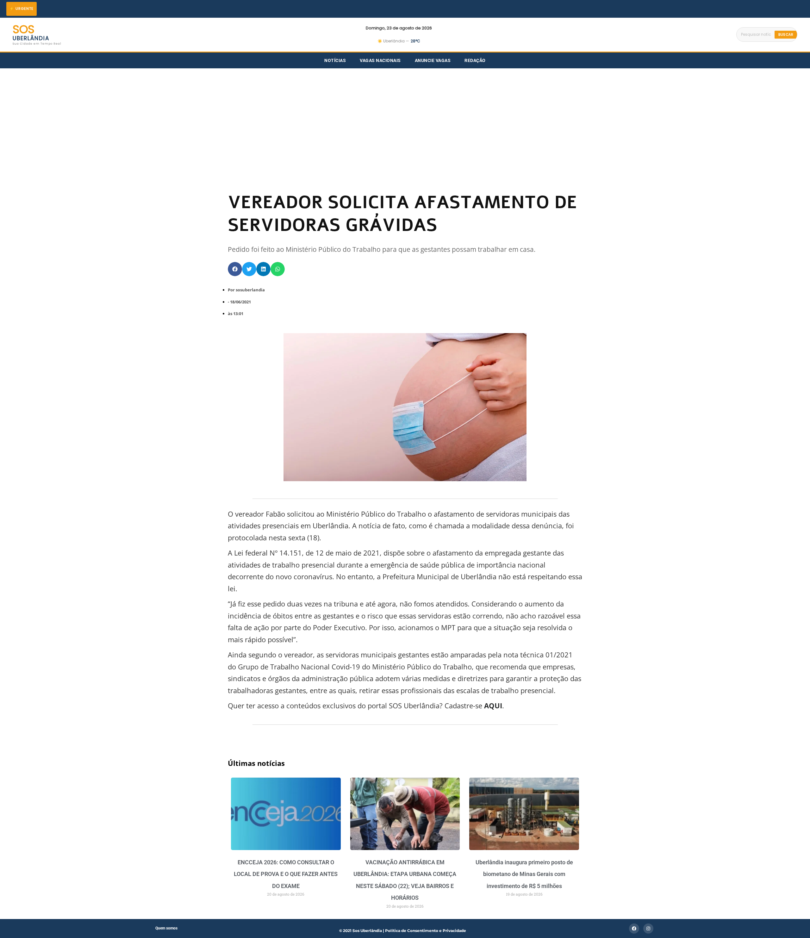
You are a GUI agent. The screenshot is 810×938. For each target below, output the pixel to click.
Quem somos (166, 928)
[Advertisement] (405, 115)
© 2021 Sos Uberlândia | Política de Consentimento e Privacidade (402, 930)
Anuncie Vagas (433, 60)
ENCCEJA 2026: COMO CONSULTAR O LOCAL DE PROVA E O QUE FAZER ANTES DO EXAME (286, 874)
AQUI (492, 705)
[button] (235, 269)
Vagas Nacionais (380, 60)
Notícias (335, 60)
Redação (475, 60)
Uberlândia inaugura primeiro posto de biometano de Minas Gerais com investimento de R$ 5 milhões (524, 874)
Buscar (785, 34)
